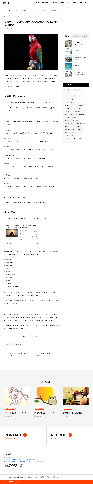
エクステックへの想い (70, 105)
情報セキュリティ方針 (32, 477)
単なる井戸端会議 (80, 114)
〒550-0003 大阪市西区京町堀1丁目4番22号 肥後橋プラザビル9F (21, 459)
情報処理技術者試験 (80, 123)
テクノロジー (81, 105)
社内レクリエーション (70, 129)
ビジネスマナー (68, 108)
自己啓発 (79, 132)
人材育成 (67, 111)
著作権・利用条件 (45, 477)
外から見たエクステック (70, 117)
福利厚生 (80, 129)
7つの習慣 (67, 89)
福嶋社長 (67, 132)
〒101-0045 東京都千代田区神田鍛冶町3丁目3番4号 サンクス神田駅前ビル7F (24, 462)
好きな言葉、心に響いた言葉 (71, 120)
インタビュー (68, 92)
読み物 (72, 135)
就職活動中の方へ (69, 123)
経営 (73, 132)
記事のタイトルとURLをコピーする (31, 336)
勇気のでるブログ (69, 114)
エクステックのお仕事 (70, 99)
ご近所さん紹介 (76, 89)
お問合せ (55, 477)
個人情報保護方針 (19, 477)
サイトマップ (7, 477)
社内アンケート (77, 126)
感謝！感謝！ (68, 126)
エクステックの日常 (69, 102)
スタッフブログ (9, 16)
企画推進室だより (9, 344)
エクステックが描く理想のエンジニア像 (74, 96)
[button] (88, 396)
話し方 (66, 135)
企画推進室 (19, 16)
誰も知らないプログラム (70, 138)
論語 (80, 138)
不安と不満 (18, 344)
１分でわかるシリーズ (70, 141)
